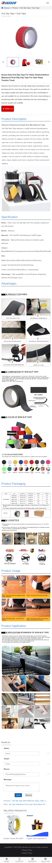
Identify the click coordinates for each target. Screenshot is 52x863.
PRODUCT (32, 861)
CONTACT (19, 861)
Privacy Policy (27, 850)
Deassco (7, 8)
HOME (6, 861)
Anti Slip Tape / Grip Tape (29, 8)
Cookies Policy (27, 853)
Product (15, 8)
